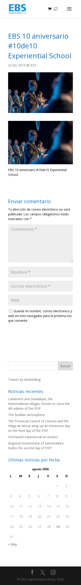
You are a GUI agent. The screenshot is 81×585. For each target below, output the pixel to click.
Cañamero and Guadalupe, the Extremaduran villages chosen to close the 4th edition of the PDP (39, 404)
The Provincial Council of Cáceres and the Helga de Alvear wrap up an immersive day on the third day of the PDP (39, 426)
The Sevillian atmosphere (26, 415)
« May (12, 544)
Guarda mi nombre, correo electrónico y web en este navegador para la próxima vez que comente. (40, 316)
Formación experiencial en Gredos (33, 437)
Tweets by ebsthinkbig (24, 379)
